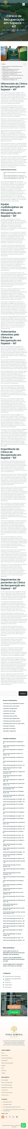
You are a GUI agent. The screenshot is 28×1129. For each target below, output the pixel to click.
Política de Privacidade (6, 1092)
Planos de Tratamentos (6, 1082)
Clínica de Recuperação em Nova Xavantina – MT (12, 873)
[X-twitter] (9, 1116)
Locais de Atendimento (6, 1058)
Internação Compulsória (9, 731)
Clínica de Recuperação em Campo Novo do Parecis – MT (14, 772)
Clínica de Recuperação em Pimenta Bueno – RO (12, 885)
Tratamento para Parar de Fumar (12, 721)
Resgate (3, 1065)
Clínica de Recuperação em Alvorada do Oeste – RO (14, 746)
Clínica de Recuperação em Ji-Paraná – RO (13, 832)
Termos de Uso (5, 1095)
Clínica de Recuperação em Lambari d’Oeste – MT (12, 844)
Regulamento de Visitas (7, 1087)
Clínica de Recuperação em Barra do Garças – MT (13, 754)
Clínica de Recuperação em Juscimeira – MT (14, 841)
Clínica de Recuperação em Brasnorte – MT (13, 758)
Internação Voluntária (9, 726)
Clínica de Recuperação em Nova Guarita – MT (14, 861)
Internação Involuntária (9, 728)
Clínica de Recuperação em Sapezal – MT (14, 916)
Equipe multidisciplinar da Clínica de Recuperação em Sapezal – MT (10, 70)
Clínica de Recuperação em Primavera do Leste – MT (14, 901)
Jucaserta (14, 1126)
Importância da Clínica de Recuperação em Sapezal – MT (13, 76)
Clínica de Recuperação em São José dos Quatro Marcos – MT (14, 912)
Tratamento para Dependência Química (13, 703)
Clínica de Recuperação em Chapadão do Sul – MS (13, 792)
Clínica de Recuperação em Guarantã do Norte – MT (14, 823)
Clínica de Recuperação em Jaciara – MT (14, 829)
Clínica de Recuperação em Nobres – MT (13, 858)
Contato (3, 1073)
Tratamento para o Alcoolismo (11, 706)
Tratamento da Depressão (10, 708)
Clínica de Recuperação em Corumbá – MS (13, 804)
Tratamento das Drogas (9, 711)
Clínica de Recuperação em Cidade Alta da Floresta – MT (13, 796)
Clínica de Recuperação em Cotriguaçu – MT (14, 812)
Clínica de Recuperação (7, 1063)
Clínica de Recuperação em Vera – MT (13, 937)
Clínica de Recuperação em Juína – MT (13, 835)
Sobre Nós (3, 1070)
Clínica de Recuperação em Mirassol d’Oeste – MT (12, 855)
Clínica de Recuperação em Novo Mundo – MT (14, 877)
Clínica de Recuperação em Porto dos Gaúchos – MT (13, 893)
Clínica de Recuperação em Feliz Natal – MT (13, 819)
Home (2, 1053)
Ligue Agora (14, 1007)
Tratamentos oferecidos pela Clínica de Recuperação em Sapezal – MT (11, 73)
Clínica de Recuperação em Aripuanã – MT (13, 750)
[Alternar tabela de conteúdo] (24, 64)
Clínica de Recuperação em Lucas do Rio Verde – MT (14, 848)
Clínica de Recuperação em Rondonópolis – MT (10, 904)
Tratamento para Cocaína (10, 716)
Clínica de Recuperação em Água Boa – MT (13, 742)
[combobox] (9, 693)
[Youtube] (17, 1116)
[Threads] (6, 1116)
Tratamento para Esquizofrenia (11, 718)
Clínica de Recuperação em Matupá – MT (14, 852)
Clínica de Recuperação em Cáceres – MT (13, 762)
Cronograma (4, 1090)
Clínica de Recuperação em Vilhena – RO (14, 940)
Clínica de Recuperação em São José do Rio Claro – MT (13, 908)
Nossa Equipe (4, 1080)
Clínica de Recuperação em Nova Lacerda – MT (12, 865)
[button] (23, 4)
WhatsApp (15, 1012)
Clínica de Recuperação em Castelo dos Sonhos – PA (13, 784)
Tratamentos (4, 1060)
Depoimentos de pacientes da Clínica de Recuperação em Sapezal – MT (12, 79)
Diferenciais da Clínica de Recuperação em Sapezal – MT (12, 67)
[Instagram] (13, 1116)
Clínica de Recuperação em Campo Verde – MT (12, 776)
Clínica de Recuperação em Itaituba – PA (14, 826)
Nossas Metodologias (6, 1085)
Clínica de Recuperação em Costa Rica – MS (14, 808)
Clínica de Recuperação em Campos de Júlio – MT (13, 780)
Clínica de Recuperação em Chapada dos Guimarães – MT (13, 788)
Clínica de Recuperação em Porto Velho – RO (14, 897)
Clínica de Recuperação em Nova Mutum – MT (14, 869)
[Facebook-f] (2, 1116)
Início (4, 30)
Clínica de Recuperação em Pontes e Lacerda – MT (12, 889)
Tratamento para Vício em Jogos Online (13, 723)
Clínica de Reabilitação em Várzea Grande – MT (12, 934)
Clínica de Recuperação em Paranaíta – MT (13, 881)
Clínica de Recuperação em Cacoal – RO (14, 765)
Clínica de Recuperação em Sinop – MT (13, 918)
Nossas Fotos (4, 1055)
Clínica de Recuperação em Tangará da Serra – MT (13, 926)
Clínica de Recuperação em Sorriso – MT (13, 923)
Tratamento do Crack (9, 713)
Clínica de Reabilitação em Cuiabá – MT (13, 816)
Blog (2, 1068)
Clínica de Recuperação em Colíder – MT (14, 801)
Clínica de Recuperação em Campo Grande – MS (12, 768)
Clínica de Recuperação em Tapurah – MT (13, 930)
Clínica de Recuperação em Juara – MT (13, 837)
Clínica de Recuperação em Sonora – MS (13, 921)
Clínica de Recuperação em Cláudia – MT (14, 799)
